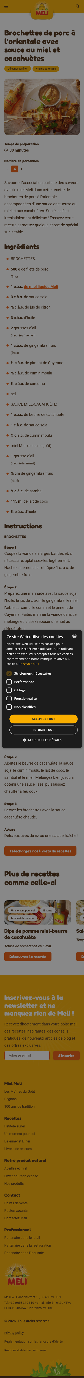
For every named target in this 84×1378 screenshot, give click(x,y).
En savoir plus (29, 664)
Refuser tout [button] (43, 730)
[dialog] (42, 689)
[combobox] (74, 636)
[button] (42, 740)
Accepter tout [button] (43, 719)
